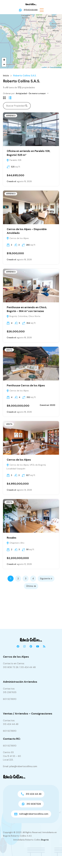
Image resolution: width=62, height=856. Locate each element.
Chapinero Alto (16, 542)
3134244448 (30, 9)
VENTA (9, 350)
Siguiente (45, 578)
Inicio (6, 76)
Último (29, 586)
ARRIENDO (11, 115)
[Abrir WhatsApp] (54, 848)
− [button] (4, 64)
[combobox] (33, 93)
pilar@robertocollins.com (23, 766)
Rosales (11, 537)
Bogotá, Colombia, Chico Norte (24, 316)
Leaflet (44, 67)
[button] (42, 10)
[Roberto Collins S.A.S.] (31, 4)
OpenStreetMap (55, 67)
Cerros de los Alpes (19, 238)
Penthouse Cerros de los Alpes (26, 385)
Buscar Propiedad (15, 105)
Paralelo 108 (15, 160)
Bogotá (45, 839)
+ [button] (4, 60)
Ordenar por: (9, 93)
